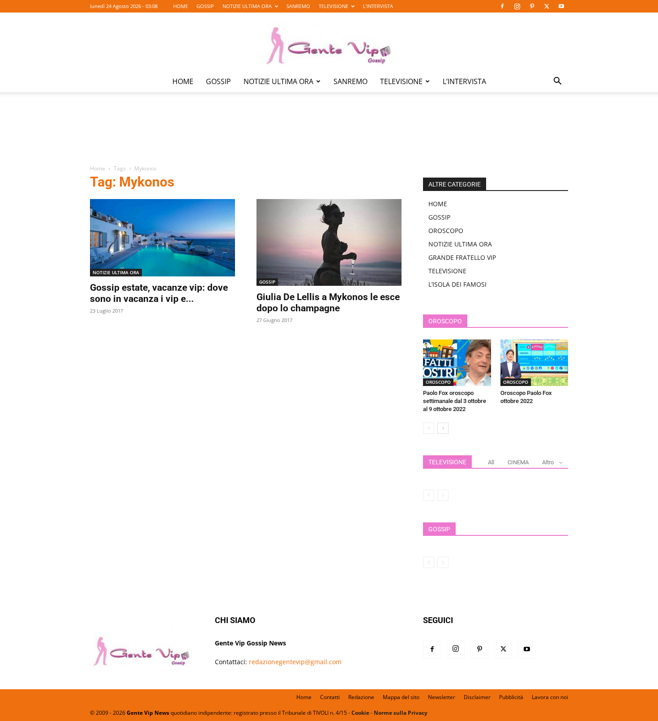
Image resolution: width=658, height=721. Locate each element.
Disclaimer (477, 697)
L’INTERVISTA (378, 6)
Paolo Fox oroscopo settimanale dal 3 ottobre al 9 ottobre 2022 (454, 401)
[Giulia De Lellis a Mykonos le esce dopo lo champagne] (329, 242)
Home (97, 168)
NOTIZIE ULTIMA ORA (247, 6)
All (491, 462)
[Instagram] (517, 6)
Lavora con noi (550, 697)
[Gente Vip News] (329, 42)
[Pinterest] (531, 6)
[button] (557, 82)
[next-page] (443, 428)
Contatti (330, 697)
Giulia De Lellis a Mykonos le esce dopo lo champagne (328, 303)
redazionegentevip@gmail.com (295, 661)
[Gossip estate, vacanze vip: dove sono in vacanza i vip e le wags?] (162, 237)
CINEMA (518, 462)
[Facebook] (502, 6)
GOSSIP (205, 6)
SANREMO (298, 6)
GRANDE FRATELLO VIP (462, 257)
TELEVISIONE (333, 6)
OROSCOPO (445, 230)
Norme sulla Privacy (400, 713)
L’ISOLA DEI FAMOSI (457, 284)
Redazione (361, 697)
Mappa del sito (401, 697)
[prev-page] (428, 428)
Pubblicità (511, 697)
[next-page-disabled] (443, 495)
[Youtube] (561, 6)
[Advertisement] (329, 135)
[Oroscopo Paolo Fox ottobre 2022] (534, 362)
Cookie (360, 713)
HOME (180, 6)
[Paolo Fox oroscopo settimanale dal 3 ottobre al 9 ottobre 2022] (457, 362)
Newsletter (441, 697)
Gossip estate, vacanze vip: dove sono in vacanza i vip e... (159, 293)
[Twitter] (546, 6)
